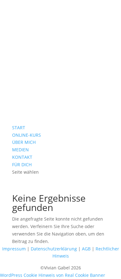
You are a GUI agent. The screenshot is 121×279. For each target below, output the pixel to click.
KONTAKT (22, 157)
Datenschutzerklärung (54, 249)
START (18, 127)
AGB (86, 249)
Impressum (14, 249)
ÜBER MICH (24, 142)
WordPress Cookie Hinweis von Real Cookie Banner (52, 275)
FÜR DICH (22, 164)
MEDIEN (20, 150)
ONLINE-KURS (26, 135)
